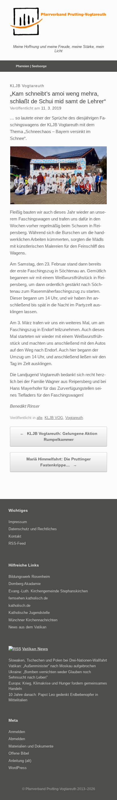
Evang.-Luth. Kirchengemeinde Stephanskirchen (48, 591)
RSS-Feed (17, 543)
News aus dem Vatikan (27, 627)
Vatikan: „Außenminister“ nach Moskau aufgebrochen (52, 666)
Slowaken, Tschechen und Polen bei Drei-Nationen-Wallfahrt (58, 660)
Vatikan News (35, 649)
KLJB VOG (54, 418)
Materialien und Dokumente (31, 746)
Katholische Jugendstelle (29, 612)
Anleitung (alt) (20, 761)
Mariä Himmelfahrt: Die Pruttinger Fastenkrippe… (58, 462)
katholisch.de (19, 605)
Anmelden (17, 732)
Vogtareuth (74, 418)
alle (39, 418)
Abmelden (17, 739)
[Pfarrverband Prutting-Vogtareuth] (58, 21)
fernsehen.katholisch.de (28, 598)
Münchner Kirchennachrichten (33, 620)
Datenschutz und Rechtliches (33, 529)
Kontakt (15, 536)
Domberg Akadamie (25, 584)
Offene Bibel (19, 753)
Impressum (18, 522)
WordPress (18, 768)
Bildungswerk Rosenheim (29, 576)
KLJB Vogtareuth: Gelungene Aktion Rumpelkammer (58, 436)
